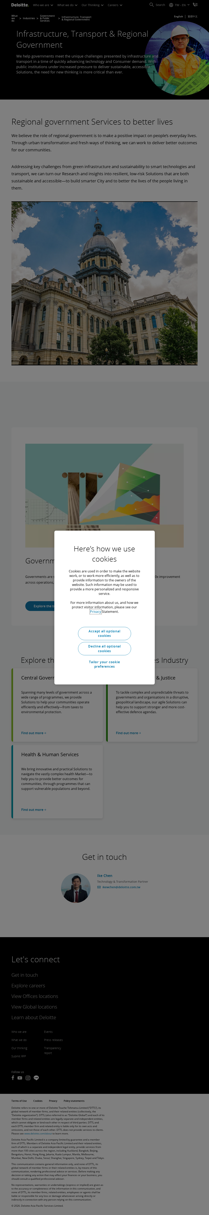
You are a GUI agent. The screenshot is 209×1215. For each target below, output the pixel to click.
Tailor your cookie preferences (104, 664)
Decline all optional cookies (104, 648)
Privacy (95, 611)
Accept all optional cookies (104, 633)
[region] (104, 607)
